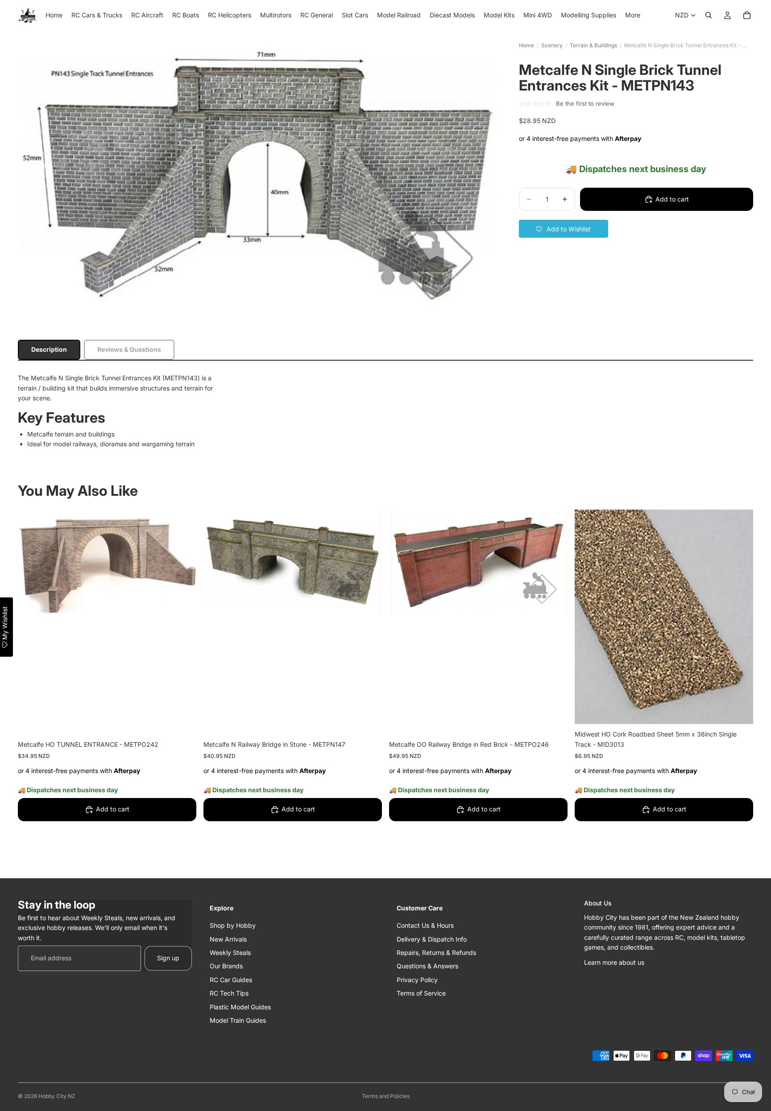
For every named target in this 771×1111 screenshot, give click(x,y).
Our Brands (226, 966)
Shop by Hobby (233, 925)
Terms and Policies (386, 1096)
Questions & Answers (427, 966)
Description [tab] (49, 349)
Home (526, 45)
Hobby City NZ (56, 1096)
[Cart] (747, 15)
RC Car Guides (231, 979)
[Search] (708, 15)
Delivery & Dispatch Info (432, 938)
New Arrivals (228, 938)
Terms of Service (421, 993)
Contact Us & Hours (425, 925)
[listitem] (633, 15)
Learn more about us (614, 962)
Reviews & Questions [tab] (129, 349)
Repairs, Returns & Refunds (436, 952)
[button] (563, 229)
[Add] (182, 720)
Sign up (168, 958)
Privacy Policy (417, 979)
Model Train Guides (238, 1020)
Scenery (552, 45)
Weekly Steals (230, 952)
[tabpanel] (385, 411)
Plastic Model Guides (240, 1006)
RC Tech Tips (229, 993)
